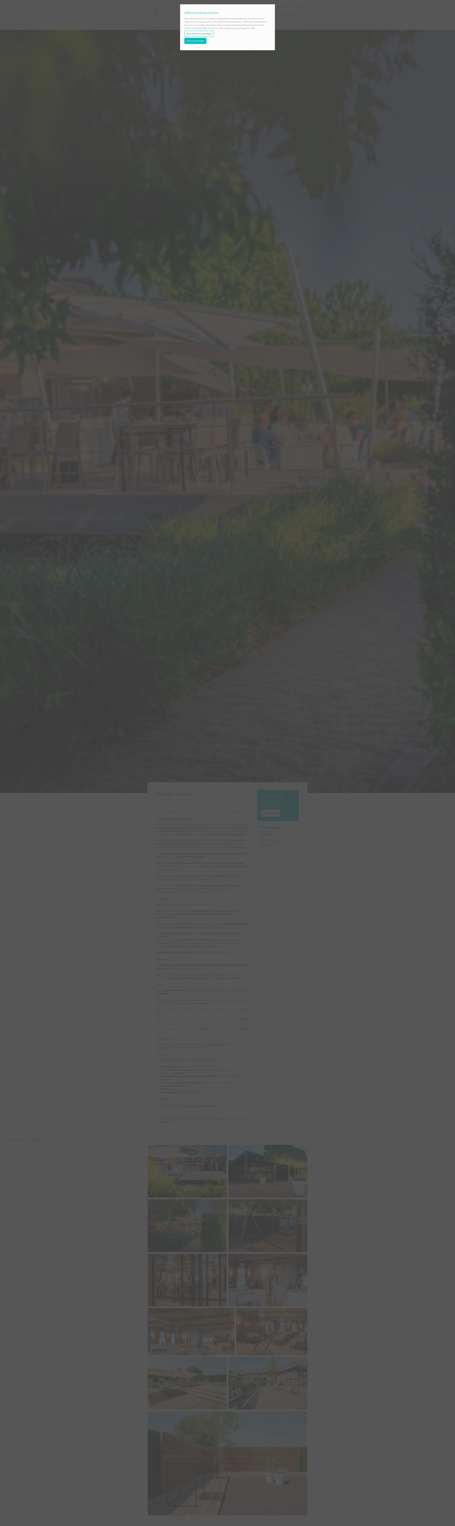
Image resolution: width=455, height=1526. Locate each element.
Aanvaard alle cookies (195, 40)
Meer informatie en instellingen (199, 33)
